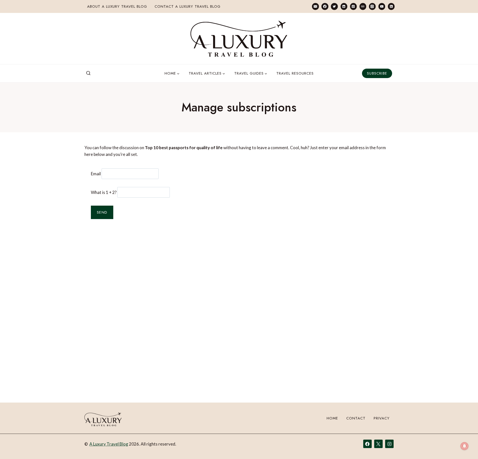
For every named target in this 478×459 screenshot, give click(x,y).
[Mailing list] (315, 6)
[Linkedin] (344, 6)
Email (96, 173)
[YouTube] (381, 6)
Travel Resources (295, 73)
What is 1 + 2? (104, 192)
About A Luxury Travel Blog (117, 6)
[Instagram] (372, 6)
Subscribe (377, 73)
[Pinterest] (353, 6)
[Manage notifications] (465, 446)
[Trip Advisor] (362, 6)
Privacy (382, 418)
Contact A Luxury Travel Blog (188, 6)
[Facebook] (324, 6)
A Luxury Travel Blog (108, 444)
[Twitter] (334, 6)
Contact (355, 418)
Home (332, 418)
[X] (378, 444)
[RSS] (391, 6)
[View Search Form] (88, 73)
